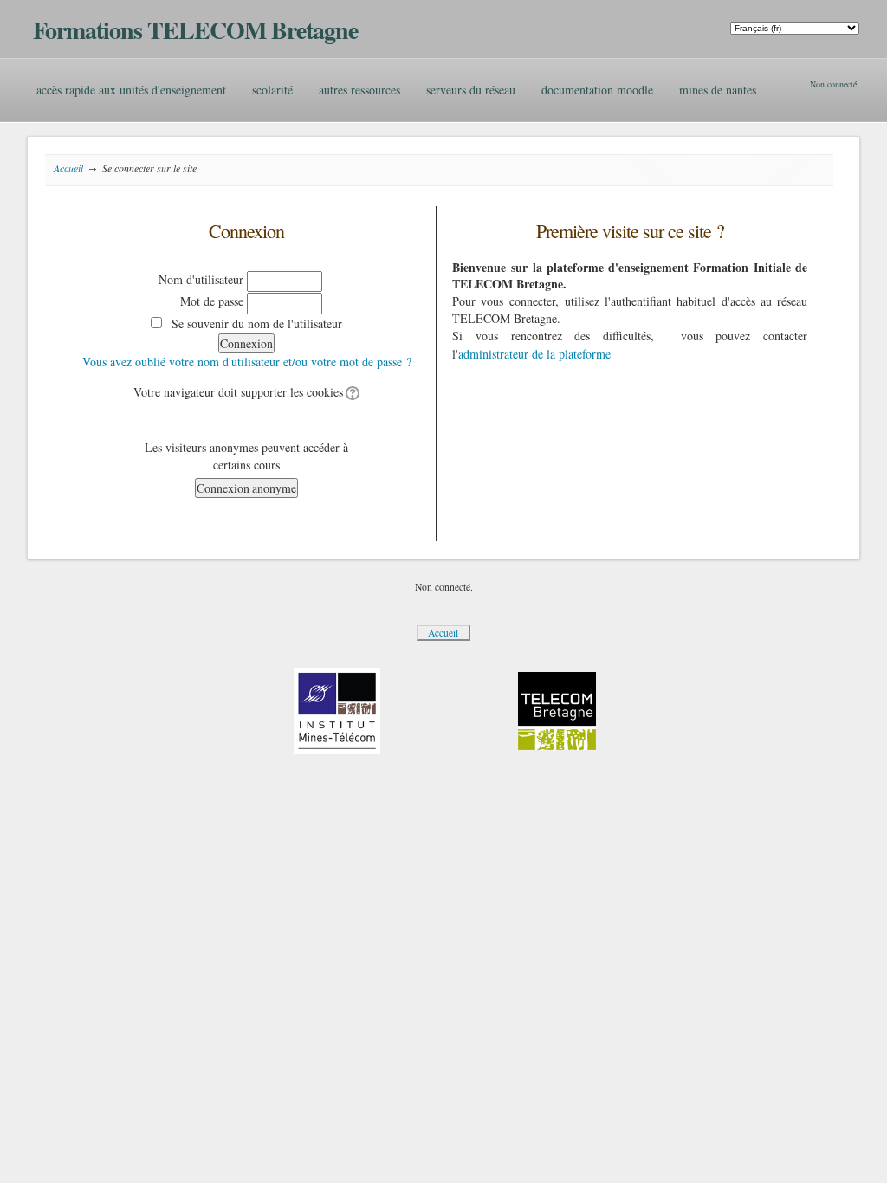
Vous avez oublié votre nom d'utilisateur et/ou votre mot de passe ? (246, 361)
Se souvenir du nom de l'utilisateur (257, 323)
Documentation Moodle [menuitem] (597, 89)
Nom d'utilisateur (201, 279)
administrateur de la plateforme (534, 354)
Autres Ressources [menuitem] (359, 89)
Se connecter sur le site (149, 168)
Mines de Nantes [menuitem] (717, 89)
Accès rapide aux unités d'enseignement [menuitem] (131, 89)
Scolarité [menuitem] (272, 89)
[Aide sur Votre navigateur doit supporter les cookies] (351, 392)
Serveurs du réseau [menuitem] (470, 89)
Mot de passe (211, 301)
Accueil (68, 168)
